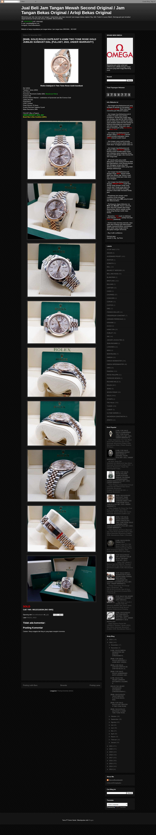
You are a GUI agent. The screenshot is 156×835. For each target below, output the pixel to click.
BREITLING (111, 281)
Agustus (114, 722)
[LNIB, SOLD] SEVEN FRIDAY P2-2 (123, 541)
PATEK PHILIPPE (112, 375)
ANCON (109, 253)
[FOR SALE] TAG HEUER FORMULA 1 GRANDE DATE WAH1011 (124, 598)
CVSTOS (110, 305)
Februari (114, 739)
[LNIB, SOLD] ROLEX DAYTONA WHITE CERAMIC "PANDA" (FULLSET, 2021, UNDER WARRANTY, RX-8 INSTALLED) (120, 617)
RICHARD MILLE (112, 382)
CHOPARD (110, 295)
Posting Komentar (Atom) (65, 691)
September (115, 719)
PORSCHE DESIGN (113, 378)
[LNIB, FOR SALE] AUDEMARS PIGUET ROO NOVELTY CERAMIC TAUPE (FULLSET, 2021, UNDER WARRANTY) (120, 455)
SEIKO (109, 389)
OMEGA (109, 357)
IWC (108, 336)
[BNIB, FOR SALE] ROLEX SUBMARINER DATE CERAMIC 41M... (119, 673)
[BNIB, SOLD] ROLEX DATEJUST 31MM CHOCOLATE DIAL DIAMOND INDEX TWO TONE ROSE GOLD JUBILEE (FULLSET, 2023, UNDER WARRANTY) (119, 501)
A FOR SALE (111, 249)
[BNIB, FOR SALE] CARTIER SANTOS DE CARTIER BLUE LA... (119, 667)
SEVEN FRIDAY (112, 392)
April (112, 734)
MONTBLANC (111, 354)
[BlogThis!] (56, 615)
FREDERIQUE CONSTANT (116, 315)
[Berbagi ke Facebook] (60, 615)
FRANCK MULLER (113, 312)
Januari (113, 742)
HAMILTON (111, 329)
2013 (111, 769)
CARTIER (110, 288)
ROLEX (29, 617)
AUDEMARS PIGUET (114, 256)
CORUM (109, 302)
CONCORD (111, 298)
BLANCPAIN (111, 277)
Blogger (91, 820)
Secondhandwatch (116, 780)
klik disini (110, 143)
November (114, 648)
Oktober (114, 716)
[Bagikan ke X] (58, 615)
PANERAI (110, 371)
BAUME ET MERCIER (114, 270)
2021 (111, 746)
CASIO (109, 291)
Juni (112, 728)
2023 (111, 639)
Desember (114, 645)
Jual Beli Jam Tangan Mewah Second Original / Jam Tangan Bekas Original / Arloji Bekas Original (73, 10)
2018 (111, 755)
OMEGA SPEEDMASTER (115, 364)
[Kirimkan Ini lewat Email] (54, 615)
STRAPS (110, 399)
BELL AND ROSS (112, 274)
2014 (111, 766)
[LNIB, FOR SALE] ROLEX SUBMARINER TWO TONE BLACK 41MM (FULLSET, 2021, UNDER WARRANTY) (124, 434)
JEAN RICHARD (112, 343)
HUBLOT (110, 333)
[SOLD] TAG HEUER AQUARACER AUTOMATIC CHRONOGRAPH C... (119, 688)
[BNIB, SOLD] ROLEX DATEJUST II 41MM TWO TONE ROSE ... (118, 711)
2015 (111, 763)
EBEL (109, 308)
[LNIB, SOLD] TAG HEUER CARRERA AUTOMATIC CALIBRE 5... (119, 680)
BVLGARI (110, 284)
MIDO (109, 350)
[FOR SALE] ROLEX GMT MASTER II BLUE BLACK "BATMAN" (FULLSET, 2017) (123, 557)
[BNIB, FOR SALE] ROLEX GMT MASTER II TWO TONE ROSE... (119, 704)
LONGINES (111, 347)
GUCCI (109, 326)
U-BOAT (109, 409)
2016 (111, 760)
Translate (122, 807)
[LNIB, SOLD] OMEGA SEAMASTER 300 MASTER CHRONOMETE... (118, 653)
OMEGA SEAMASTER (114, 361)
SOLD (34, 617)
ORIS (108, 368)
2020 (111, 749)
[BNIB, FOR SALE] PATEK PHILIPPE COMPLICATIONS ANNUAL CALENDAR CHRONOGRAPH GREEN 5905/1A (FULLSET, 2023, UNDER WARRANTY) (118, 477)
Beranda (63, 685)
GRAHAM (110, 322)
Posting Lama (95, 685)
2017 (111, 757)
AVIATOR (110, 260)
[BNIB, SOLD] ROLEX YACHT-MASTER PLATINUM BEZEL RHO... (118, 697)
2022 (111, 642)
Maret (113, 736)
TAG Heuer (110, 402)
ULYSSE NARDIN (113, 413)
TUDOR (109, 406)
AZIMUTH (110, 263)
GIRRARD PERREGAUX (115, 319)
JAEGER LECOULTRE (114, 340)
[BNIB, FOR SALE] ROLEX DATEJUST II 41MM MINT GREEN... (119, 660)
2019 (111, 752)
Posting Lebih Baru (30, 685)
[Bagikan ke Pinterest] (62, 615)
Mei (112, 731)
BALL (108, 267)
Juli (112, 725)
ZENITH (109, 420)
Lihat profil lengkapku (114, 783)
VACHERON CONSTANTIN (116, 416)
